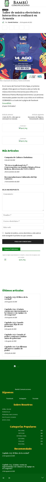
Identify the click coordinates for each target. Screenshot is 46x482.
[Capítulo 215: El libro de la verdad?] (33, 300)
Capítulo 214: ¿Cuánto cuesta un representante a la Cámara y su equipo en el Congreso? (16, 312)
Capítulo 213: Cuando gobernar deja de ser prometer (13, 324)
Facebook (9, 398)
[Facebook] (11, 27)
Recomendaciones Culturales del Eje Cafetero (20, 178)
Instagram (22, 398)
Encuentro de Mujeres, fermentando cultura (36, 118)
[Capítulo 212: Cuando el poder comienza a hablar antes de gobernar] (33, 337)
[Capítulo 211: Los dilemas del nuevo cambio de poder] (33, 349)
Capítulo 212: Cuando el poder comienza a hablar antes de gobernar (15, 336)
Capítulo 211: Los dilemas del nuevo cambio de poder (15, 349)
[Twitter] (16, 27)
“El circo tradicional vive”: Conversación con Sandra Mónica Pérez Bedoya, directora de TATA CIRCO (22, 167)
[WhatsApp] (27, 27)
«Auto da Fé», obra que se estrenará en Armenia (11, 118)
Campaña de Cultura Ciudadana (18, 157)
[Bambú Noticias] (3, 22)
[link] (6, 103)
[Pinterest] (22, 27)
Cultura (5, 10)
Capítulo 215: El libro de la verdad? (16, 298)
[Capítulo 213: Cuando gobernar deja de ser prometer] (33, 325)
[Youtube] (29, 398)
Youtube (35, 398)
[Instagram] (16, 398)
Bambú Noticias (13, 22)
